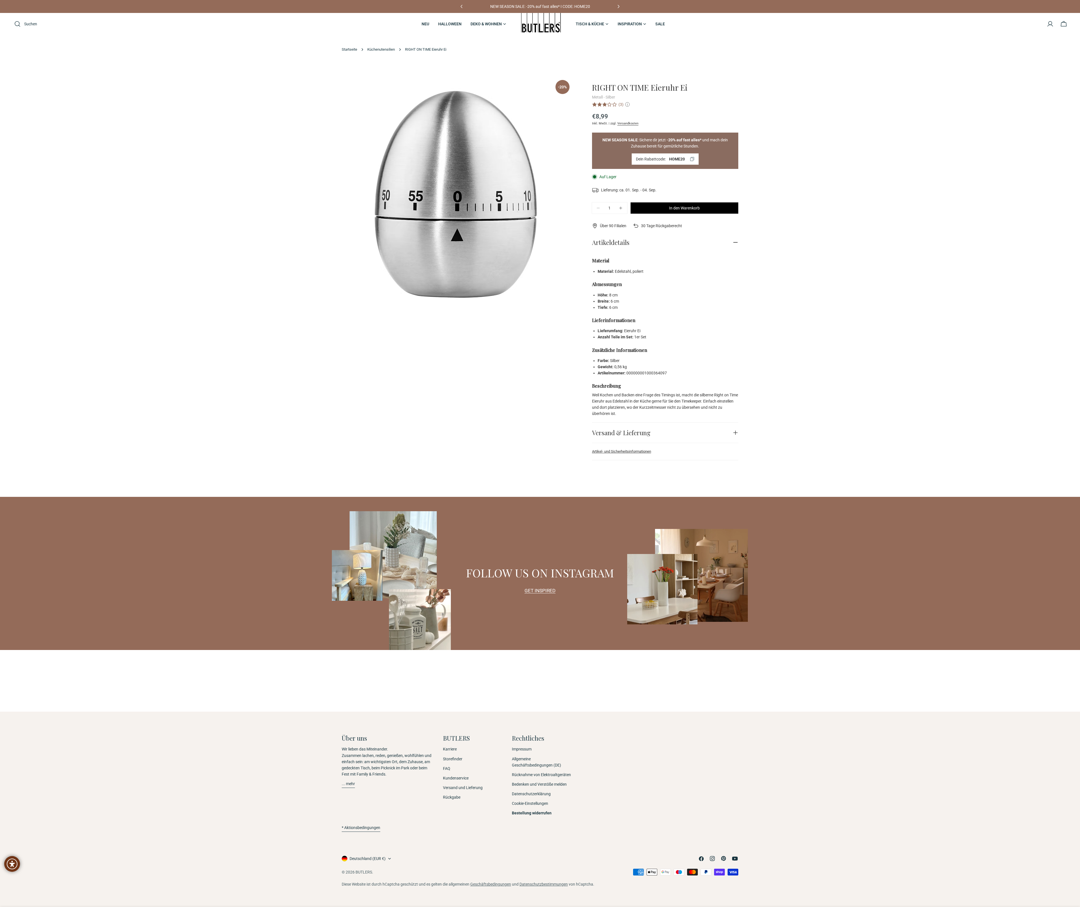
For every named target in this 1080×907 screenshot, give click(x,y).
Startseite (349, 49)
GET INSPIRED (540, 590)
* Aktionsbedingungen (361, 827)
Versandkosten (627, 123)
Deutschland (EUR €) (368, 858)
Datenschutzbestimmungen (543, 884)
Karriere (450, 749)
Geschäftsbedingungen (490, 884)
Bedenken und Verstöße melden (539, 784)
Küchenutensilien (381, 49)
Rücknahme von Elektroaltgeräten (541, 774)
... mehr (348, 783)
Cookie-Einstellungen (530, 803)
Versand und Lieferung (463, 787)
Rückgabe (451, 797)
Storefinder (452, 759)
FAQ (446, 768)
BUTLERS (364, 872)
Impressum (522, 749)
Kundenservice (456, 778)
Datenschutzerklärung (531, 794)
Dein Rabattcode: (660, 159)
